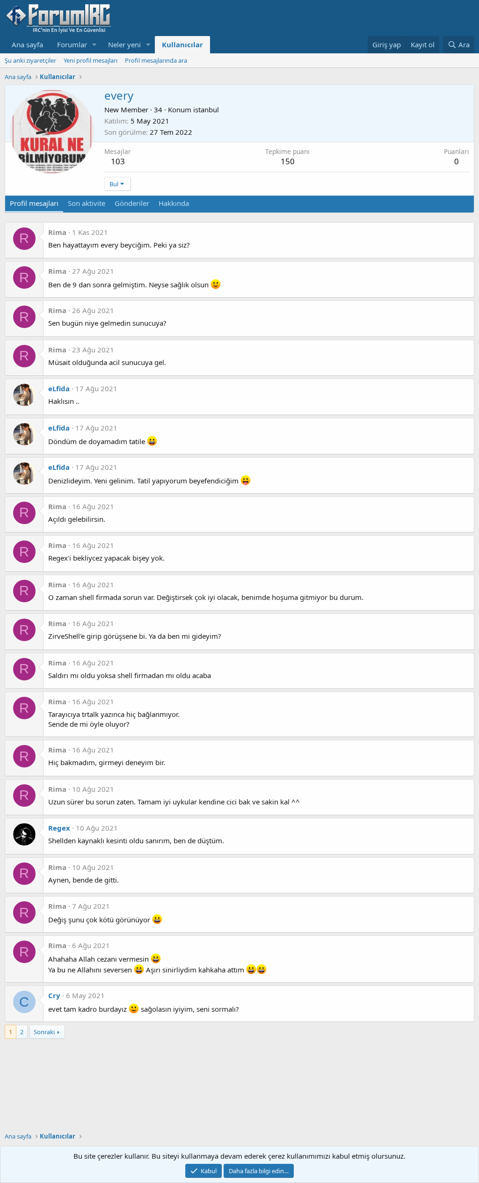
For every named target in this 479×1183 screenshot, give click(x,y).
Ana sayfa (27, 44)
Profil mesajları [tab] (34, 203)
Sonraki (44, 1032)
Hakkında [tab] (174, 203)
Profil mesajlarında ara (156, 60)
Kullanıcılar (182, 44)
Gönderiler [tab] (132, 203)
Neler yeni (124, 44)
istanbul (206, 109)
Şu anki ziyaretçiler (30, 60)
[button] (94, 44)
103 (118, 161)
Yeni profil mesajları (90, 60)
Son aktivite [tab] (86, 203)
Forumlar (72, 44)
